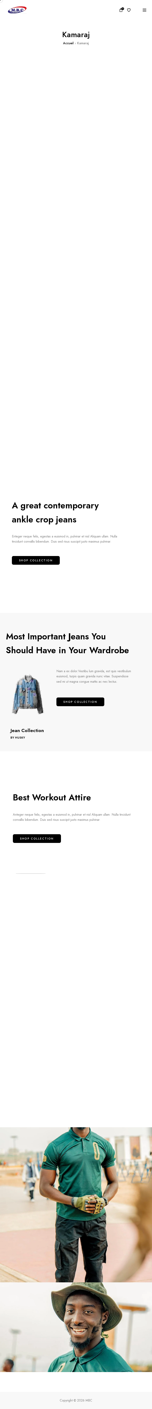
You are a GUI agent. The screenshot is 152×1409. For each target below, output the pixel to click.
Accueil (68, 43)
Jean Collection (27, 730)
